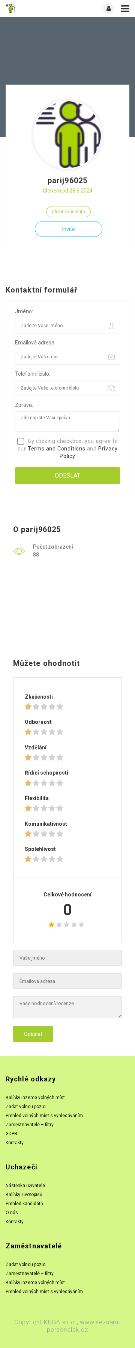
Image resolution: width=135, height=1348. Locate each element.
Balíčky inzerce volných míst (35, 1097)
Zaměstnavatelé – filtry (30, 1124)
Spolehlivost (40, 849)
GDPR (11, 1133)
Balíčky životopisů (24, 1194)
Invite (68, 229)
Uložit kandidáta (68, 211)
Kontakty (15, 1142)
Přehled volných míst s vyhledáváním (44, 1115)
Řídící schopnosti (46, 773)
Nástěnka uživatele (25, 1185)
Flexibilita (37, 798)
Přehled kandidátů (24, 1203)
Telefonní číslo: (32, 374)
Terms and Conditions (57, 449)
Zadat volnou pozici (26, 1106)
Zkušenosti (39, 697)
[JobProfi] (37, 8)
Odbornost (38, 722)
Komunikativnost (46, 824)
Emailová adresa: (35, 343)
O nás (12, 1212)
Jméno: (24, 311)
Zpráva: (24, 405)
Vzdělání (35, 748)
